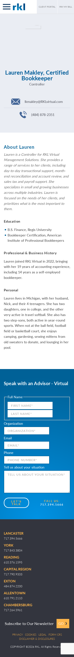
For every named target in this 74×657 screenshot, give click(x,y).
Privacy (17, 634)
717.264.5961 (13, 610)
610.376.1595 (13, 562)
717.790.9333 (13, 574)
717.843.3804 (13, 550)
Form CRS (55, 634)
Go (61, 623)
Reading (11, 557)
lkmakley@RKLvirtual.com (44, 101)
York (8, 545)
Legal (42, 634)
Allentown (14, 593)
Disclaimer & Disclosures (37, 638)
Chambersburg (18, 604)
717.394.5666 (52, 504)
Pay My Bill (65, 6)
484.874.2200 (13, 586)
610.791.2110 (13, 598)
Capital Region (17, 569)
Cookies (30, 634)
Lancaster (14, 533)
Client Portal (47, 6)
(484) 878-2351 (42, 114)
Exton (10, 581)
